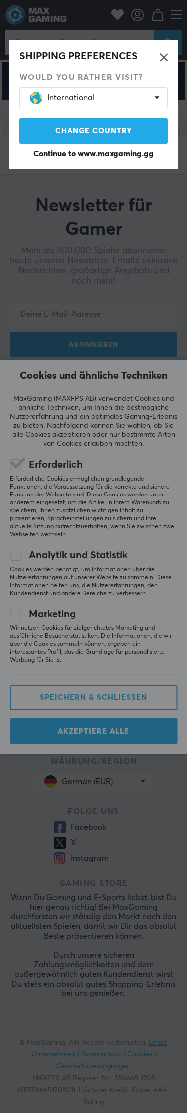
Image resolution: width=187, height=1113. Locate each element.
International (71, 98)
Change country (93, 131)
